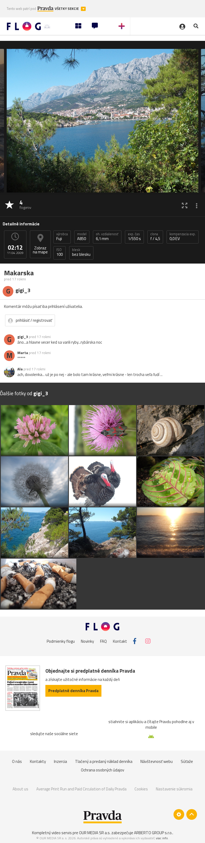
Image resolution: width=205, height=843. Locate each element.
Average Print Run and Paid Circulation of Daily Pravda (81, 789)
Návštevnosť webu (156, 761)
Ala (20, 369)
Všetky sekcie (67, 8)
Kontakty (38, 761)
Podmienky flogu (61, 641)
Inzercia (60, 761)
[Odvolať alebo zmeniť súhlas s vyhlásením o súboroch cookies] (179, 814)
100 (59, 252)
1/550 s (134, 237)
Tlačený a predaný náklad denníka (103, 761)
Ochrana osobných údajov (102, 770)
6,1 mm (107, 237)
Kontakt (120, 641)
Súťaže (187, 761)
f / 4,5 (155, 237)
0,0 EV (182, 237)
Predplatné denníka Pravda (73, 691)
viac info (162, 838)
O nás (17, 761)
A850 (81, 237)
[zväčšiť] (184, 205)
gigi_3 (22, 336)
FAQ (103, 641)
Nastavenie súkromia (174, 789)
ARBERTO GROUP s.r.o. (153, 833)
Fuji (62, 237)
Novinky (87, 641)
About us (20, 789)
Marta (22, 352)
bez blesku (81, 252)
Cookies (141, 789)
